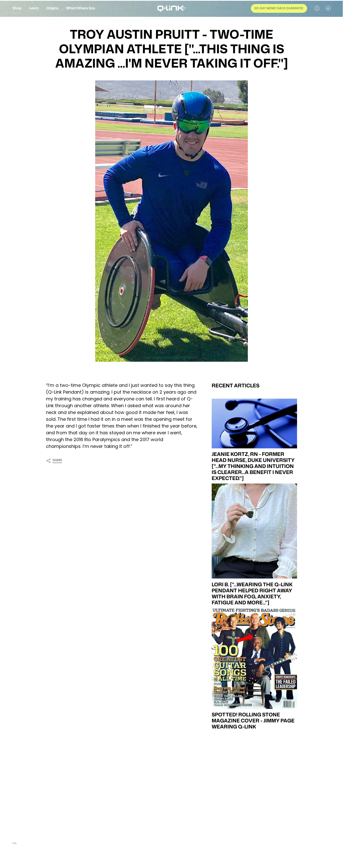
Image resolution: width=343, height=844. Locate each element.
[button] (17, 8)
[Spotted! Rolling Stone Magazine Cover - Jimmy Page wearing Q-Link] (254, 658)
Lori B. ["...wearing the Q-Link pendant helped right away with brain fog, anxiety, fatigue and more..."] (252, 593)
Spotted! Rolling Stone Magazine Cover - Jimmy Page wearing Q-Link (253, 720)
